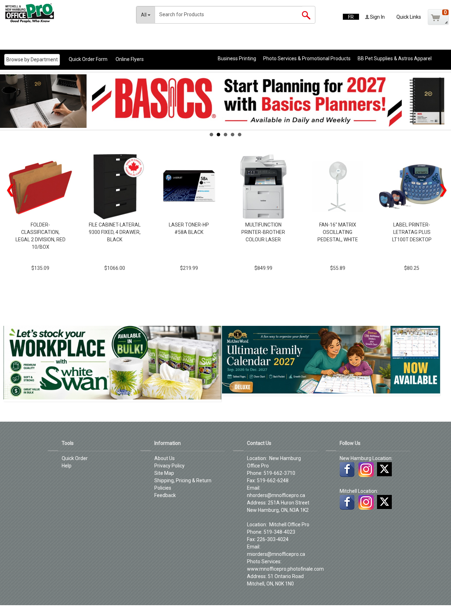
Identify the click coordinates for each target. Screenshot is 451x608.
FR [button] (351, 17)
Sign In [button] (377, 17)
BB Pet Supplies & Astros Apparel (395, 58)
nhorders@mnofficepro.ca (276, 495)
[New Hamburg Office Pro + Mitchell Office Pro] (36, 13)
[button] (438, 17)
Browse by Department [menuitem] (32, 59)
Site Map (164, 473)
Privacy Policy (169, 466)
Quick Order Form (88, 59)
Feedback (165, 495)
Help (67, 466)
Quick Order (75, 458)
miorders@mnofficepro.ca (276, 554)
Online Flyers (130, 59)
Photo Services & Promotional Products (307, 58)
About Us (164, 458)
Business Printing (237, 58)
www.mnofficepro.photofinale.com (285, 569)
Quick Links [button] (408, 17)
